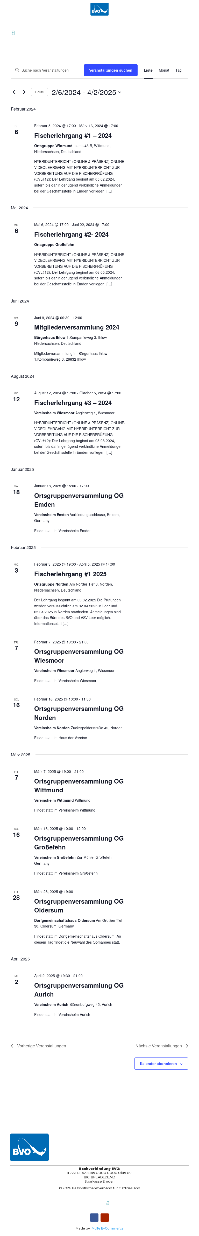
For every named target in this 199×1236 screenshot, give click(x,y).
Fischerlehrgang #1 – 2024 (73, 135)
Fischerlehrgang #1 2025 (70, 573)
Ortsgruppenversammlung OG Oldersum (79, 905)
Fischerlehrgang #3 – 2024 (73, 402)
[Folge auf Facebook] (94, 1217)
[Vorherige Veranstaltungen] (14, 92)
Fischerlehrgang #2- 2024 (71, 234)
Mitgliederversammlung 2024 (76, 326)
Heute (39, 92)
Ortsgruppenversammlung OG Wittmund (79, 785)
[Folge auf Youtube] (105, 1217)
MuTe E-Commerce (108, 1228)
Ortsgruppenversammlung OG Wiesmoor (79, 655)
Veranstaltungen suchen (110, 70)
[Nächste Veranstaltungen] (24, 92)
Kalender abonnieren (158, 1063)
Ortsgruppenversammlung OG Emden (79, 500)
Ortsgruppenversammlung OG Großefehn (79, 842)
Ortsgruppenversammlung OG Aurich (79, 989)
